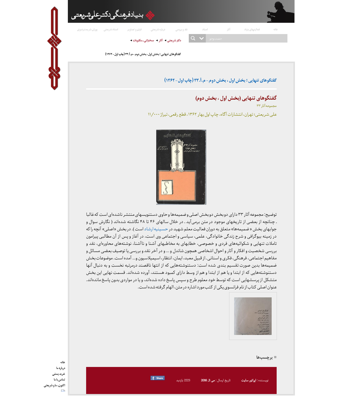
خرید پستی (58, 373)
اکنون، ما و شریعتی (54, 384)
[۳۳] (253, 316)
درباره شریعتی (158, 29)
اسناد (205, 29)
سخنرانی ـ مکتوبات (143, 41)
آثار (228, 29)
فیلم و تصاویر (134, 29)
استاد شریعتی (111, 29)
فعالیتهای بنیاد (252, 29)
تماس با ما (59, 379)
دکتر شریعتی (174, 41)
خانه (275, 29)
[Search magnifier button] (193, 38)
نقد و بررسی (182, 29)
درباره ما (60, 367)
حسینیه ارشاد (156, 229)
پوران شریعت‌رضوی (87, 29)
